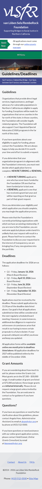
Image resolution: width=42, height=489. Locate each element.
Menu (22, 54)
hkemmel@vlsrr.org (13, 443)
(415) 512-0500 (19, 478)
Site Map (33, 478)
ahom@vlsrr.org (28, 421)
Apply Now (3, 44)
